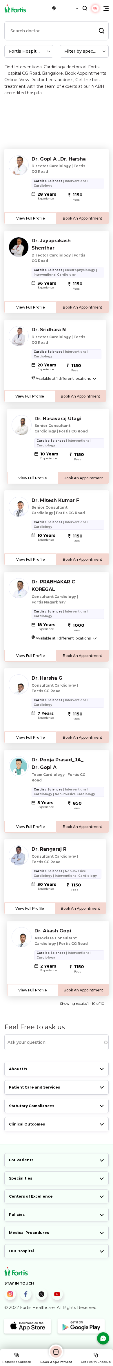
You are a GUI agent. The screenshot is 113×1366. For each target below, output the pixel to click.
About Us (18, 1069)
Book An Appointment (82, 218)
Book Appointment (56, 1362)
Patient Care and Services (34, 1087)
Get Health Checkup (96, 1362)
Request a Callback (16, 1362)
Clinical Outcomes (27, 1124)
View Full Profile (30, 218)
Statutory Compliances (31, 1106)
